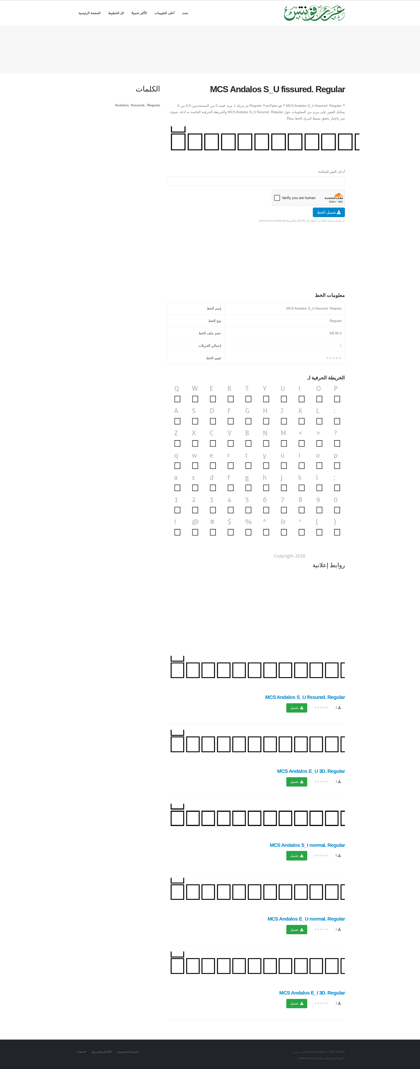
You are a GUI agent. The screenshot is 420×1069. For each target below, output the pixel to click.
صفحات (80, 1051)
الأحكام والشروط (101, 1051)
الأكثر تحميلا (139, 13)
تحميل (294, 708)
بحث (185, 13)
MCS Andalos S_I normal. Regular (307, 845)
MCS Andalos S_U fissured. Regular (305, 697)
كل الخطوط (116, 13)
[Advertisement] (210, 48)
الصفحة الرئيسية (90, 13)
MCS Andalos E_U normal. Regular (306, 919)
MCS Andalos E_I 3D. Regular (312, 993)
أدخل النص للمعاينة (331, 172)
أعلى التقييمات (165, 13)
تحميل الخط (327, 212)
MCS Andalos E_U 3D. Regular (311, 771)
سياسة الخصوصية (127, 1051)
